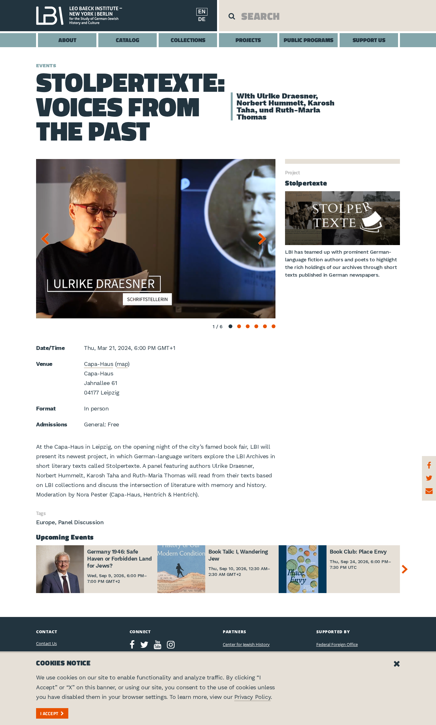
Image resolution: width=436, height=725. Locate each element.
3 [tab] (248, 326)
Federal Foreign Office (337, 644)
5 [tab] (265, 326)
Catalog (127, 40)
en (202, 11)
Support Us (369, 40)
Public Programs (308, 40)
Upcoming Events (65, 537)
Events (46, 66)
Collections (188, 40)
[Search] (232, 16)
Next (264, 238)
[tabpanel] (155, 238)
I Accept (49, 713)
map (122, 363)
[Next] (406, 569)
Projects (248, 40)
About (67, 40)
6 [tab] (273, 326)
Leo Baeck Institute (82, 15)
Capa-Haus (98, 363)
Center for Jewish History (246, 644)
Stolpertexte (306, 183)
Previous (47, 238)
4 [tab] (256, 326)
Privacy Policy (252, 696)
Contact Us (46, 643)
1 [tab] (230, 326)
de (202, 19)
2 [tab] (239, 326)
